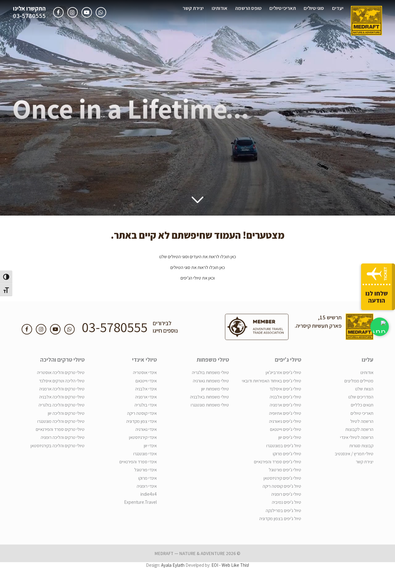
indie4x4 (148, 494)
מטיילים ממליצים (358, 381)
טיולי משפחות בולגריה (210, 372)
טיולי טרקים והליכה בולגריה (62, 405)
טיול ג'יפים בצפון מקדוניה (280, 518)
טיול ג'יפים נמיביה (286, 502)
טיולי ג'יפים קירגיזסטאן (282, 478)
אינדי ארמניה (146, 397)
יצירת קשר (193, 8)
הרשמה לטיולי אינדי (356, 437)
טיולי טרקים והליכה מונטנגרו (61, 421)
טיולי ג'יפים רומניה (286, 494)
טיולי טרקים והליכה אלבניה (62, 397)
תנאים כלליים (362, 405)
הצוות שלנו (364, 389)
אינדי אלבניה (146, 389)
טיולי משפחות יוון (215, 389)
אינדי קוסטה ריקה (142, 413)
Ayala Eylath (173, 565)
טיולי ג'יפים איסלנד (285, 389)
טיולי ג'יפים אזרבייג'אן (283, 372)
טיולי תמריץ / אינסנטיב (354, 454)
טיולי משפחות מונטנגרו (210, 405)
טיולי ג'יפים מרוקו (287, 454)
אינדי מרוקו (147, 478)
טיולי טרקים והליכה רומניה (63, 437)
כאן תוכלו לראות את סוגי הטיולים (197, 267)
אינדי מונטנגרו (145, 454)
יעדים (337, 8)
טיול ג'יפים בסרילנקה (283, 510)
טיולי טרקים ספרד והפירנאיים (60, 429)
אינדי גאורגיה (146, 429)
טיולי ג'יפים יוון (289, 437)
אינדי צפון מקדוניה (141, 421)
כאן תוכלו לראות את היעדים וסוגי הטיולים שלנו (197, 256)
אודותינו (219, 8)
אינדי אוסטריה (145, 372)
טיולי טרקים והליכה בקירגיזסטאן (58, 445)
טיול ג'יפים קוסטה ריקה (282, 486)
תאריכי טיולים (282, 8)
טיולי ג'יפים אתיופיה (285, 413)
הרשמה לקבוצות (359, 429)
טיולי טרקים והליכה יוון (66, 413)
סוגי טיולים (314, 8)
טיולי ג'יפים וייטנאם (285, 429)
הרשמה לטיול (361, 421)
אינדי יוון (150, 445)
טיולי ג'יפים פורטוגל (285, 470)
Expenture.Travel (140, 502)
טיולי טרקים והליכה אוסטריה (61, 372)
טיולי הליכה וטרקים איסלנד (62, 381)
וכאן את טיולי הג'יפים (198, 278)
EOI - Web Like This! (230, 565)
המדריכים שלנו (360, 397)
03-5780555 (29, 16)
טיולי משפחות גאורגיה (211, 381)
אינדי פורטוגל (145, 470)
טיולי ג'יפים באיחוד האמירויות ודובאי (271, 381)
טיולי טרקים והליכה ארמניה (62, 389)
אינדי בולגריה (146, 405)
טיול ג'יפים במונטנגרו (283, 445)
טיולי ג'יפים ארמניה (285, 405)
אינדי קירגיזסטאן (143, 437)
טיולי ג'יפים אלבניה (285, 397)
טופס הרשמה (248, 8)
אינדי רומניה (147, 486)
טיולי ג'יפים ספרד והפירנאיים (277, 462)
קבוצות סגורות (361, 445)
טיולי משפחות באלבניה (209, 397)
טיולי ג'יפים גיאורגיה (285, 421)
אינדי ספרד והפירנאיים (138, 462)
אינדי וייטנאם (146, 381)
